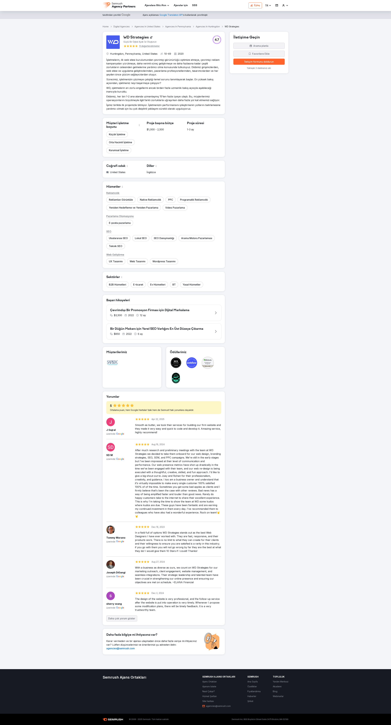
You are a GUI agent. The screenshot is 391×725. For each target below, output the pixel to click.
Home (106, 26)
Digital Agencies (121, 26)
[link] (181, 5)
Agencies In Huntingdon (208, 26)
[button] (268, 5)
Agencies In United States (147, 26)
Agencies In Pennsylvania (178, 26)
